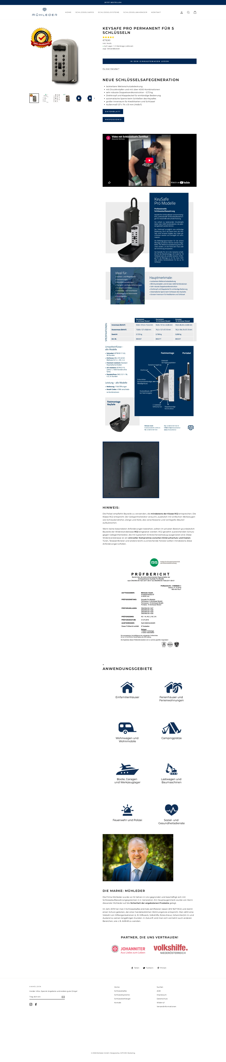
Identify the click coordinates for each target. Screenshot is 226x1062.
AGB (159, 991)
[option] (113, 2)
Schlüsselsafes (85, 12)
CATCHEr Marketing (127, 1053)
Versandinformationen (166, 1006)
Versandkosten (113, 49)
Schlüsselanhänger (135, 12)
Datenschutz (162, 999)
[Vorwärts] (93, 98)
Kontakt (156, 12)
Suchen (160, 987)
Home (68, 12)
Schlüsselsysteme (108, 12)
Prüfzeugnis (113, 119)
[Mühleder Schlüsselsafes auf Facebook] (35, 1004)
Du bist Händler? (111, 69)
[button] (109, 37)
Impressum (162, 995)
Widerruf (161, 1003)
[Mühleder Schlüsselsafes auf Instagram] (30, 1004)
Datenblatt (113, 111)
